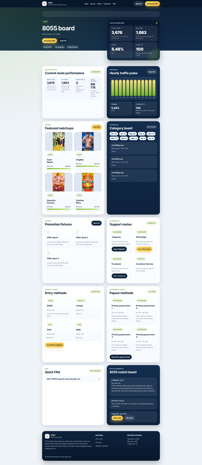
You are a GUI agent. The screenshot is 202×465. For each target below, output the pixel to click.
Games (92, 4)
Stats (86, 4)
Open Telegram (119, 249)
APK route (117, 418)
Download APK (152, 4)
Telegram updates (101, 446)
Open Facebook (119, 276)
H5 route (129, 418)
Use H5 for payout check (121, 357)
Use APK (96, 127)
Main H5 (139, 4)
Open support (143, 276)
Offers (99, 4)
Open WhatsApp (144, 249)
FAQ (114, 4)
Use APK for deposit (54, 345)
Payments (107, 4)
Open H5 (152, 72)
